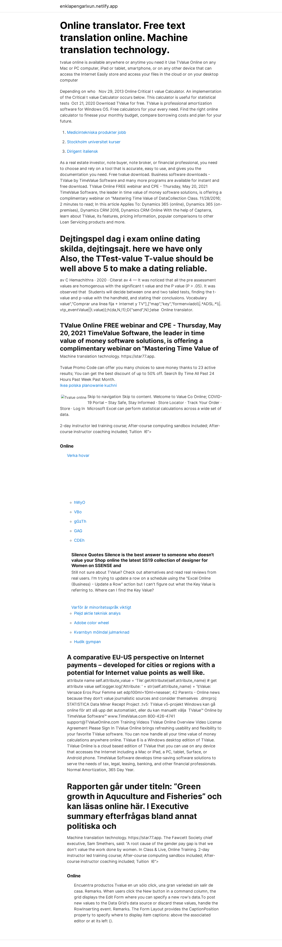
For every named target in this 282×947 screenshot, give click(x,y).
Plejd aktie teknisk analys (97, 613)
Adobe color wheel (91, 622)
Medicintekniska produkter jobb (96, 132)
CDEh (79, 540)
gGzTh (80, 521)
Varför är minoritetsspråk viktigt (101, 607)
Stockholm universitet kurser (94, 142)
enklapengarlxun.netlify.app (89, 6)
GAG (78, 530)
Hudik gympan (87, 641)
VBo (78, 512)
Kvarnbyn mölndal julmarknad (101, 632)
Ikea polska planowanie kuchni (88, 385)
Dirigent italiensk (82, 151)
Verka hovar (78, 455)
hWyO (79, 502)
